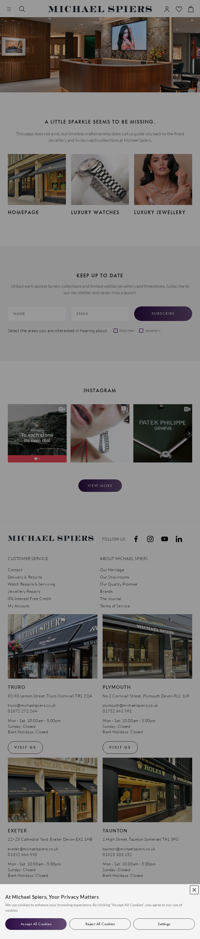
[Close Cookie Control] (194, 890)
